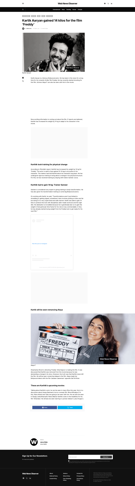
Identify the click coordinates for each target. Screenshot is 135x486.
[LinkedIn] (111, 3)
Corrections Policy (80, 479)
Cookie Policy (53, 478)
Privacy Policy (80, 476)
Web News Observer (67, 3)
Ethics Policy (66, 476)
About (51, 473)
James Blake (44, 442)
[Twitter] (108, 3)
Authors (65, 473)
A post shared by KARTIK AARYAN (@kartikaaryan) (52, 267)
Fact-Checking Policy (67, 479)
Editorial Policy (54, 476)
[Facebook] (105, 3)
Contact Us (79, 473)
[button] (23, 3)
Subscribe (105, 457)
